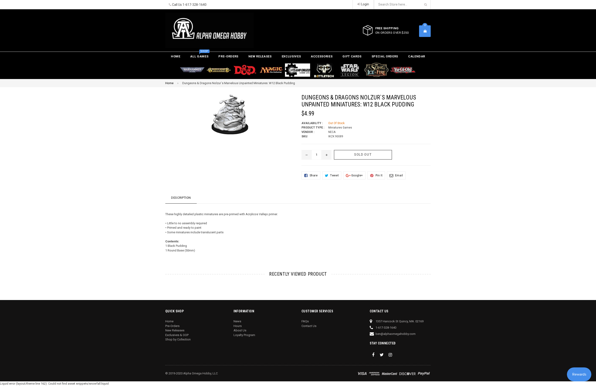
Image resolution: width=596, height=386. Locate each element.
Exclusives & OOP (177, 335)
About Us (240, 330)
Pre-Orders (228, 56)
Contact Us (308, 326)
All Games (199, 55)
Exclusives (291, 56)
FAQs (305, 321)
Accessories (321, 56)
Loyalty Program (244, 335)
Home (175, 56)
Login (364, 4)
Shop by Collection (178, 339)
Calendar (416, 56)
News (237, 321)
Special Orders (385, 56)
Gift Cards (352, 56)
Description (181, 197)
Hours (238, 326)
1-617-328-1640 (195, 5)
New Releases (260, 56)
